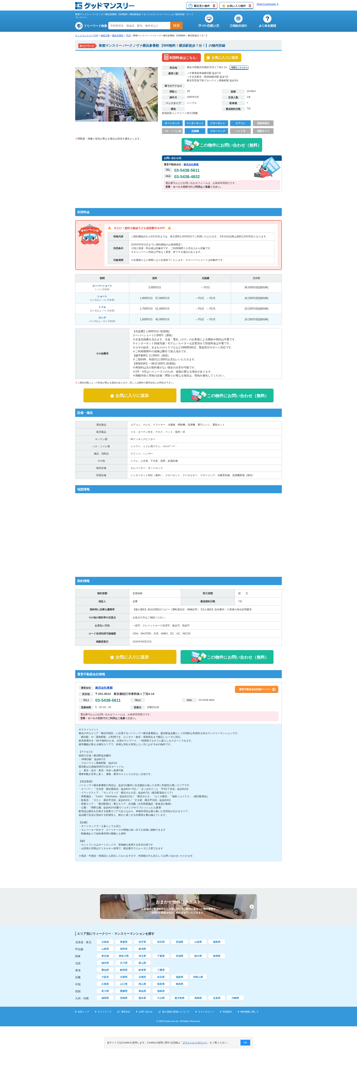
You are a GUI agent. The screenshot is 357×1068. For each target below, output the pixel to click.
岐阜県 (142, 970)
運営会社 (125, 1011)
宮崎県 (123, 998)
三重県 (161, 970)
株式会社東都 (191, 164)
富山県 (142, 963)
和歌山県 (198, 977)
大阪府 (105, 977)
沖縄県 (235, 998)
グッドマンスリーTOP (86, 35)
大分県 (161, 998)
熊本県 (142, 998)
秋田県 (161, 941)
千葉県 (161, 955)
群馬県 (216, 955)
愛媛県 (123, 991)
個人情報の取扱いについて (175, 1011)
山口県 (123, 984)
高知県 (142, 991)
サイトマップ (104, 1011)
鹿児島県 (179, 998)
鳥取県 (161, 984)
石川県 (123, 963)
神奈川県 (105, 35)
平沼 (128, 35)
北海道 (105, 941)
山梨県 (105, 948)
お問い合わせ (145, 1011)
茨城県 (179, 955)
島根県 (179, 984)
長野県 (123, 948)
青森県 (123, 941)
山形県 (198, 941)
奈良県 (161, 977)
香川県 (105, 991)
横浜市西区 (118, 35)
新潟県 (142, 948)
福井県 (105, 963)
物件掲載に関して (249, 1011)
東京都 (105, 955)
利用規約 (227, 1011)
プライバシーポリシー (194, 1042)
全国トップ (83, 1011)
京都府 (142, 977)
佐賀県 (216, 998)
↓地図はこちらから (239, 67)
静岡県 (123, 970)
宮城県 (179, 941)
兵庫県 (123, 977)
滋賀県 (179, 977)
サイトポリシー (206, 1011)
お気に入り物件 (239, 6)
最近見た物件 (204, 6)
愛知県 (105, 970)
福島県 (216, 941)
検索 (176, 25)
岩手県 (142, 941)
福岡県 (105, 998)
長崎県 (198, 998)
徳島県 (161, 991)
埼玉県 (142, 955)
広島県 (105, 984)
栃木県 (198, 955)
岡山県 (142, 984)
